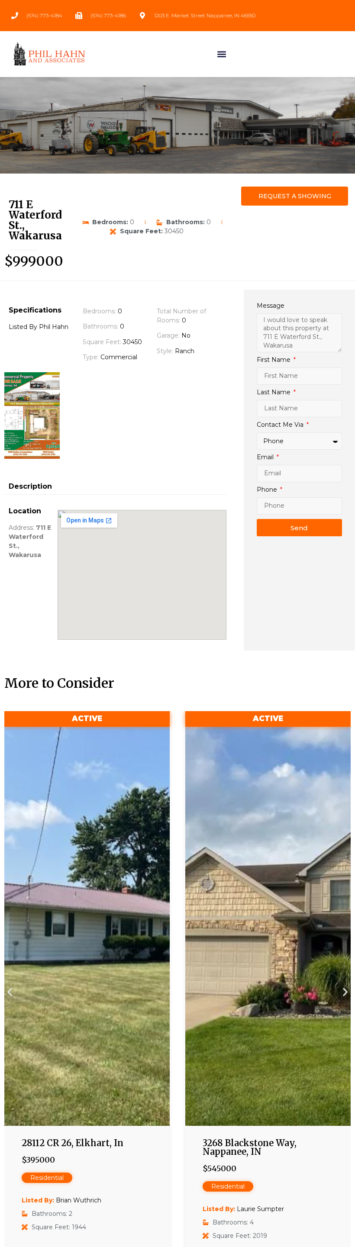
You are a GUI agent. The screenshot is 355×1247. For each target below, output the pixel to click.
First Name (274, 360)
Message (270, 306)
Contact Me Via (281, 425)
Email (266, 457)
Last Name (274, 392)
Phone (268, 490)
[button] (222, 54)
